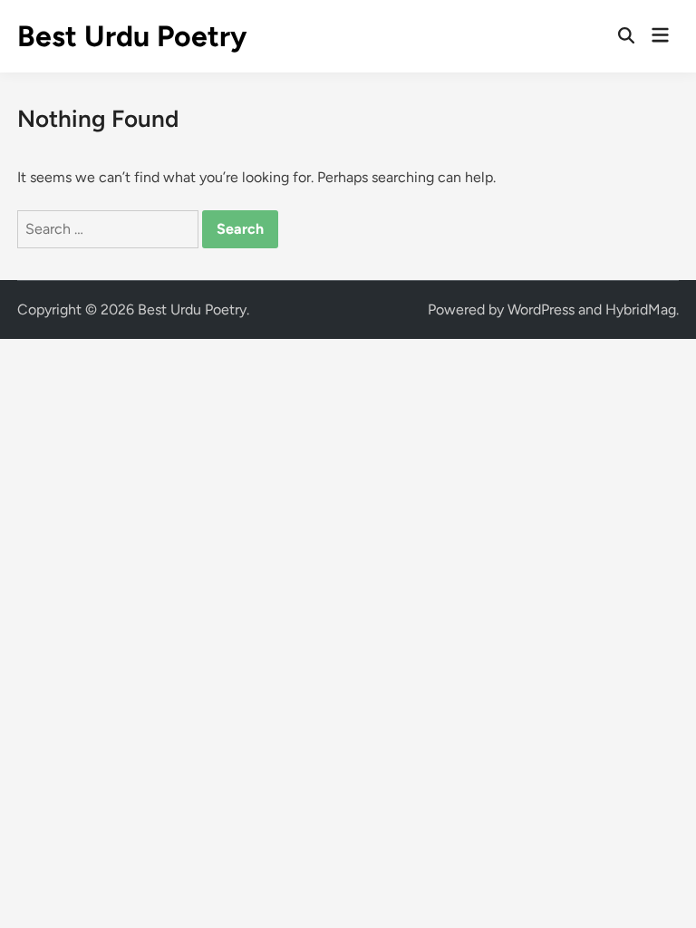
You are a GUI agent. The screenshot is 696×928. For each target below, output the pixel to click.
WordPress (541, 309)
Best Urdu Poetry (131, 36)
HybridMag (640, 309)
